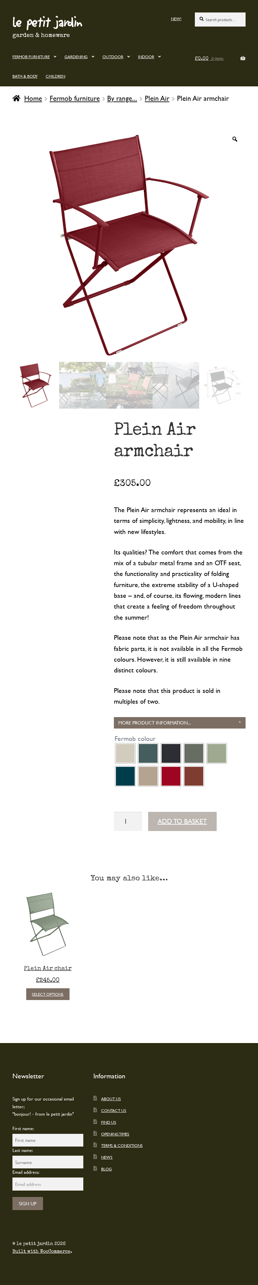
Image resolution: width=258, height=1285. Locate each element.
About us (111, 1098)
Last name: (22, 1150)
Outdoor (112, 56)
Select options (47, 994)
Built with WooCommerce (41, 1251)
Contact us (113, 1110)
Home (33, 98)
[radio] (125, 753)
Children (55, 76)
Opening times (115, 1134)
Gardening (76, 56)
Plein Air (157, 98)
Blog (106, 1169)
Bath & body (25, 76)
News (107, 1157)
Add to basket (182, 821)
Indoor (146, 56)
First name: (23, 1128)
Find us (108, 1122)
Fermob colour (135, 738)
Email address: (25, 1171)
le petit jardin (47, 21)
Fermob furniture (31, 56)
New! (176, 18)
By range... (122, 98)
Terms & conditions (122, 1145)
